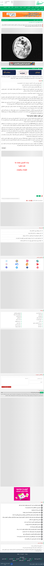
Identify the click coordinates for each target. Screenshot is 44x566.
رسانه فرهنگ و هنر (39, 313)
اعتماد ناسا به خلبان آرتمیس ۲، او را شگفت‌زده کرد (32, 539)
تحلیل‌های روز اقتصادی (17, 313)
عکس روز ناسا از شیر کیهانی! (35, 510)
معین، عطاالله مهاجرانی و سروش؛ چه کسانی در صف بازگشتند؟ (32, 87)
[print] (40, 68)
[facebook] (27, 200)
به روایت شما (34, 9)
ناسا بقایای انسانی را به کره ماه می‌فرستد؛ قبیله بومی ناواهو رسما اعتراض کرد (28, 238)
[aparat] (27, 262)
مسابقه (18, 554)
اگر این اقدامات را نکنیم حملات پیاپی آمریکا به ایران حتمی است (32, 547)
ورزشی (9, 7)
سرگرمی (38, 9)
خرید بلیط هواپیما (17, 321)
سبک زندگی (17, 7)
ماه (37, 196)
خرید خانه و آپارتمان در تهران (37, 323)
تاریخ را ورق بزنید (39, 319)
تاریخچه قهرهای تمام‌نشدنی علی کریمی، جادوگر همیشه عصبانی (31, 85)
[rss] (2, 5)
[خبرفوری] (39, 3)
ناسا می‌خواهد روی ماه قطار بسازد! (35, 230)
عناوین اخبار (37, 7)
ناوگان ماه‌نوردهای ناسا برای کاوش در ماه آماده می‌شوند (32, 235)
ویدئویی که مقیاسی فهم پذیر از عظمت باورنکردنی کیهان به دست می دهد (28, 529)
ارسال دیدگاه (6, 386)
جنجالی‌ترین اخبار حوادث (17, 314)
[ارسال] (38, 68)
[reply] (2, 392)
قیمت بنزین (4, 558)
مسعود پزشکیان (21, 560)
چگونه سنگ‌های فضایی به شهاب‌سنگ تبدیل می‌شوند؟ (31, 512)
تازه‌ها (42, 502)
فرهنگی (42, 9)
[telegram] (6, 262)
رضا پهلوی (14, 560)
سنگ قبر (40, 321)
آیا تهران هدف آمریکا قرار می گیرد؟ (36, 545)
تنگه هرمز (17, 558)
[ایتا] (27, 265)
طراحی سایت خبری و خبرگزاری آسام (5, 564)
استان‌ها (5, 7)
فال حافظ (24, 558)
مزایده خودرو (18, 323)
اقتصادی (29, 7)
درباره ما (26, 554)
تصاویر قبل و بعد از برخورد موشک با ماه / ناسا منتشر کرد (31, 531)
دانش (12, 7)
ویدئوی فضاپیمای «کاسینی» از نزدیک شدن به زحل (32, 522)
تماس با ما (22, 554)
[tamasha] (37, 265)
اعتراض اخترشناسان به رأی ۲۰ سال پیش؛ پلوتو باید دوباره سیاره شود (29, 505)
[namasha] (37, 268)
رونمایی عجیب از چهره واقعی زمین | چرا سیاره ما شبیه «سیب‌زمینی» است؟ (28, 536)
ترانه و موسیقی (18, 316)
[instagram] (6, 265)
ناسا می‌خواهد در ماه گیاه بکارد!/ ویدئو (34, 233)
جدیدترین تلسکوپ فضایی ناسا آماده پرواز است (32, 524)
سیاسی (33, 7)
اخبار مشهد (40, 314)
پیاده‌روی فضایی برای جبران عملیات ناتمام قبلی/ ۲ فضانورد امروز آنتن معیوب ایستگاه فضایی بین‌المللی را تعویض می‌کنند (21, 517)
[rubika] (16, 262)
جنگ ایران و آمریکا (37, 558)
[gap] (6, 268)
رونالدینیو (28, 560)
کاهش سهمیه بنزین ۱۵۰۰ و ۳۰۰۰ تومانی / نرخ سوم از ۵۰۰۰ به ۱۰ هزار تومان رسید (29, 83)
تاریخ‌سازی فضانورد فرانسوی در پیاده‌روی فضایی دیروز (31, 534)
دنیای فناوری (19, 317)
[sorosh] (16, 265)
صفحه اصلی (42, 7)
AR (11, 2)
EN (11, 1)
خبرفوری (33, 564)
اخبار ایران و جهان (39, 317)
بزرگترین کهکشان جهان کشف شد (35, 527)
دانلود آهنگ (40, 324)
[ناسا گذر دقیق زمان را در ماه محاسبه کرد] (32, 200)
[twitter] (30, 200)
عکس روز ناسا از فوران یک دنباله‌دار (34, 519)
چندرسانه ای (28, 9)
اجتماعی (25, 7)
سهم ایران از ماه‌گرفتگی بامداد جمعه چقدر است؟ (32, 507)
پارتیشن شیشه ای (17, 324)
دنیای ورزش (40, 316)
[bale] (37, 262)
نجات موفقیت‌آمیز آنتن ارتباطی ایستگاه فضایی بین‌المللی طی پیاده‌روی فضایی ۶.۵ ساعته (26, 514)
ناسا (39, 196)
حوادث (21, 7)
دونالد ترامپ (11, 558)
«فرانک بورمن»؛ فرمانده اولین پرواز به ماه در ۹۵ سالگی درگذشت (30, 240)
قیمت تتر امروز (18, 319)
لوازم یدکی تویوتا (18, 326)
